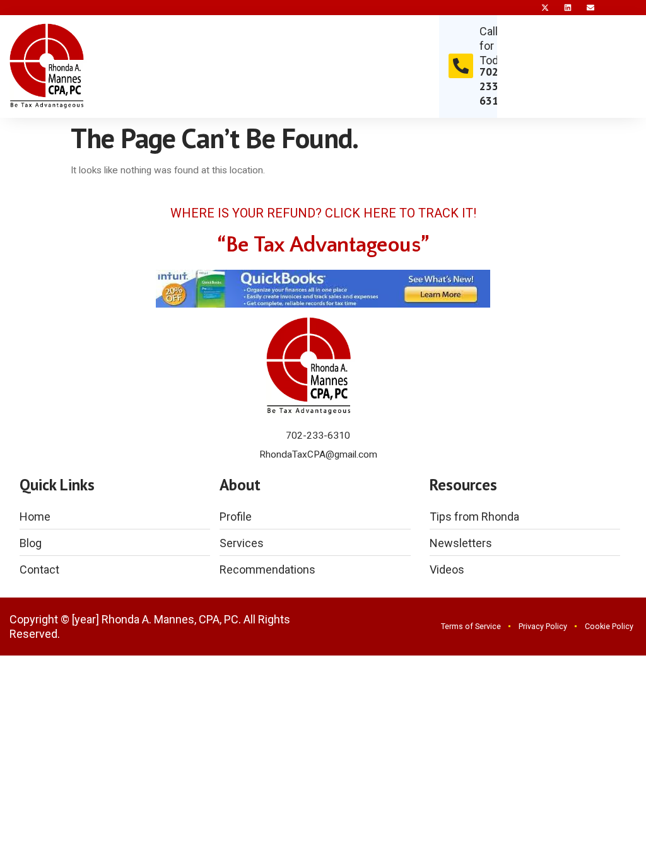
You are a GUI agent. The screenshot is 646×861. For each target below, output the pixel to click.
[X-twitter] (545, 7)
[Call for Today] (461, 66)
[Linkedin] (568, 7)
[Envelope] (590, 7)
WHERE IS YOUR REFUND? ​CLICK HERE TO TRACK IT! (323, 213)
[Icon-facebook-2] (522, 7)
